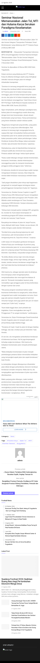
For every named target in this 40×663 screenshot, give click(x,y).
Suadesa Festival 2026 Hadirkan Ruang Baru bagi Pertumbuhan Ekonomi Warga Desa (16, 581)
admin (6, 31)
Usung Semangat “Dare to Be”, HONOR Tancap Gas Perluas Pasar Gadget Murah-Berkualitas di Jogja (24, 603)
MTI (30, 441)
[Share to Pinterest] (15, 35)
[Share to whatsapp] (12, 35)
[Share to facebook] (2, 35)
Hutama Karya (13, 441)
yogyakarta (21, 443)
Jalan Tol (23, 441)
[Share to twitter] (6, 35)
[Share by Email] (18, 35)
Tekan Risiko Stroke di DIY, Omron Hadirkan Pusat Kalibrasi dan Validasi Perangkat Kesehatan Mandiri (23, 615)
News (11, 13)
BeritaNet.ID (4, 13)
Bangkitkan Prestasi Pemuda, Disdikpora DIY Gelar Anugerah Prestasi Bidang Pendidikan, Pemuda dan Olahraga (20, 483)
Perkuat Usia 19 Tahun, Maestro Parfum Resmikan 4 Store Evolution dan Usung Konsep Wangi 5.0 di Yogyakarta (23, 627)
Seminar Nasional (9, 443)
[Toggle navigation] (38, 7)
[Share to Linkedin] (9, 35)
